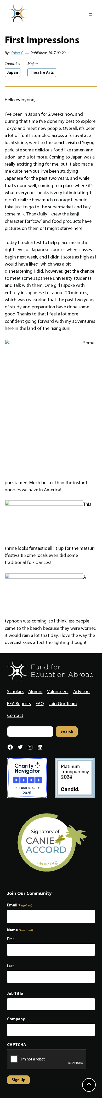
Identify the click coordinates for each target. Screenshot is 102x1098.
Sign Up (18, 1079)
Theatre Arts (42, 72)
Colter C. (17, 53)
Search (66, 731)
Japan (12, 72)
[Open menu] (90, 13)
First (10, 939)
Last (10, 966)
